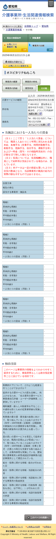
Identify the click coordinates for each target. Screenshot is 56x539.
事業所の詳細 (11, 88)
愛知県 (45, 26)
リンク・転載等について (12, 527)
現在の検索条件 (14, 38)
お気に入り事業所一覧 (17, 47)
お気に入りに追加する (18, 66)
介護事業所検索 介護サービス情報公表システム (28, 16)
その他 (44, 88)
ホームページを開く (38, 125)
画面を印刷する (14, 62)
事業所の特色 (31, 82)
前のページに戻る (13, 26)
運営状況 (29, 88)
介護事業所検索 (14, 30)
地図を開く (34, 114)
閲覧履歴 (36, 38)
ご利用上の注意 (33, 527)
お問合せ (47, 527)
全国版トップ (31, 26)
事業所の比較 (42, 47)
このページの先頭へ (39, 517)
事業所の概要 (11, 82)
